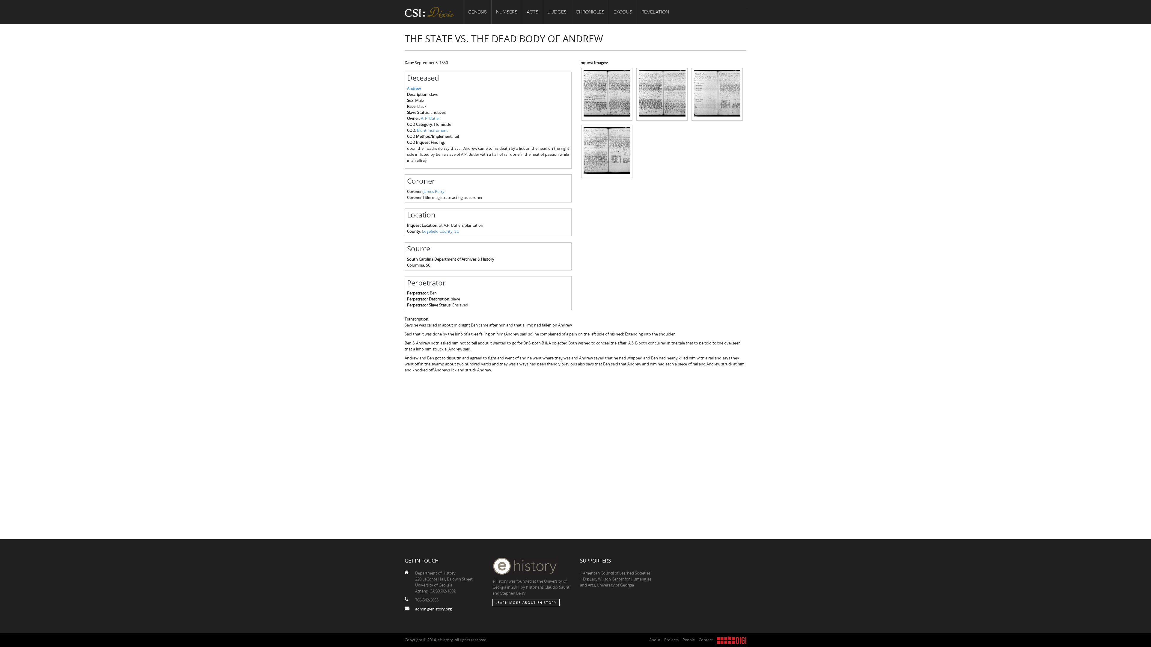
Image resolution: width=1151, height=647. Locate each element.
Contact (706, 640)
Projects (671, 640)
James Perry (434, 191)
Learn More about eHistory (526, 602)
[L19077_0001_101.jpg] (717, 93)
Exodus (623, 12)
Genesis (477, 12)
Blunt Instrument (432, 130)
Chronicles (590, 12)
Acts (532, 12)
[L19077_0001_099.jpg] (607, 93)
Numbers (506, 12)
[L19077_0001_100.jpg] (662, 93)
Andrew (414, 88)
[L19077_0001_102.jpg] (607, 150)
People (689, 640)
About (654, 640)
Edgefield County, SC (440, 231)
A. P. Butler (430, 118)
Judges (557, 12)
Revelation (655, 12)
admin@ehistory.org (433, 609)
